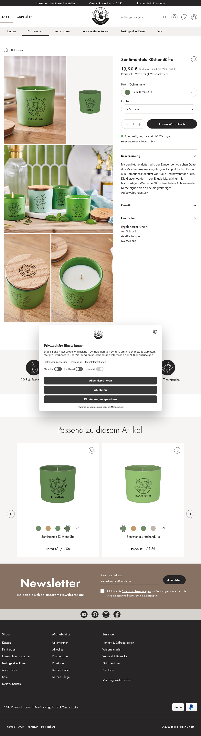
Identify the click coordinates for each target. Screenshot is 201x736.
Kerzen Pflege (61, 677)
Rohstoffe (58, 663)
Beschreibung (130, 156)
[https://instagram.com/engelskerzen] (105, 614)
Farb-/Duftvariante (133, 84)
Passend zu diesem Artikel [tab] (99, 429)
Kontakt (11, 726)
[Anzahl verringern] (126, 124)
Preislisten (108, 670)
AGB (109, 595)
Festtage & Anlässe (14, 663)
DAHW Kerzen (11, 684)
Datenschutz (48, 726)
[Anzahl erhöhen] (139, 124)
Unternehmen (60, 643)
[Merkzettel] (184, 17)
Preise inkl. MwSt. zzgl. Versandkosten (144, 74)
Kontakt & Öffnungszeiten (118, 643)
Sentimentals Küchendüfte (57, 536)
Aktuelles (57, 649)
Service (108, 634)
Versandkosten (70, 707)
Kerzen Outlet (60, 670)
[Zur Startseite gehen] (100, 16)
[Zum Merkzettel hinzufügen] (194, 59)
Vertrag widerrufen (116, 680)
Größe (125, 101)
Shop (6, 634)
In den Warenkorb (172, 124)
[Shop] (6, 50)
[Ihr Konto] (174, 17)
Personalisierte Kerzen (16, 656)
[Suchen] (165, 16)
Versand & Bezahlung (115, 656)
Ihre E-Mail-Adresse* (112, 575)
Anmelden (174, 580)
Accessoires (9, 670)
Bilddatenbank (111, 663)
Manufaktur (61, 634)
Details (126, 205)
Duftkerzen (9, 649)
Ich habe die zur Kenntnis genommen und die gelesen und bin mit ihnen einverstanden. (146, 593)
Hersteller (128, 218)
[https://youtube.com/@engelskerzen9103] (84, 614)
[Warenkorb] (194, 17)
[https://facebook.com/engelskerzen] (116, 614)
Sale (5, 677)
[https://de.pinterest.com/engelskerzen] (95, 614)
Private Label (60, 656)
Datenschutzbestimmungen (136, 591)
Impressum (32, 726)
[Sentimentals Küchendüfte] (58, 481)
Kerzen (6, 643)
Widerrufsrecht (111, 649)
